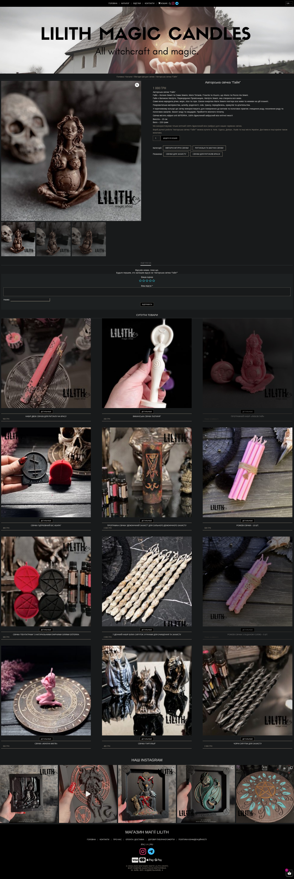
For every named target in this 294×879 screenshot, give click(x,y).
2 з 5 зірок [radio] (143, 280)
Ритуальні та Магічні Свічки (209, 148)
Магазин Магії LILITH (147, 832)
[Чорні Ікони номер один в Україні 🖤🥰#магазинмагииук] (88, 794)
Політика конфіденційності (193, 839)
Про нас (117, 839)
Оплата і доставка (135, 839)
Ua (147, 844)
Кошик (163, 3)
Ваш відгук (147, 286)
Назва (6, 300)
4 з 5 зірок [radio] (150, 280)
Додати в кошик (170, 138)
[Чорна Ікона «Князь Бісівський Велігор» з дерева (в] (147, 794)
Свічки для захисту (176, 154)
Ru (151, 844)
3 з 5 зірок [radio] (147, 280)
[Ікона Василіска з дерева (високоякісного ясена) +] (206, 794)
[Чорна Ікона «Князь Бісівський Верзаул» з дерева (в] (29, 794)
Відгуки (137, 3)
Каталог (125, 3)
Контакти (149, 3)
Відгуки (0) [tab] (146, 263)
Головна (113, 3)
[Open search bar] (170, 3)
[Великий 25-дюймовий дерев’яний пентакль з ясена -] (265, 794)
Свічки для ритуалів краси (206, 154)
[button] (137, 85)
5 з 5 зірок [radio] (153, 280)
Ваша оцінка (147, 277)
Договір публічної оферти (161, 839)
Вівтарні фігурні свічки (144, 77)
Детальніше (46, 412)
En (142, 844)
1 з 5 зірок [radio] (140, 280)
